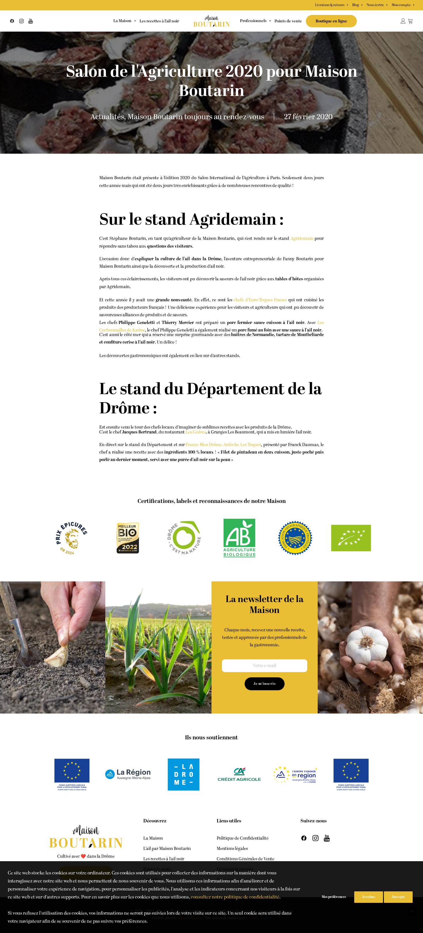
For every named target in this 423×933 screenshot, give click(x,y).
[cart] (411, 21)
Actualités (107, 117)
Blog (355, 5)
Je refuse (368, 897)
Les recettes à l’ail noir (159, 21)
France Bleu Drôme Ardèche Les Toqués (223, 445)
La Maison (122, 21)
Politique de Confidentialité (242, 838)
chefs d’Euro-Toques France (260, 300)
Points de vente (288, 21)
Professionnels (253, 21)
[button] (13, 21)
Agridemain (302, 238)
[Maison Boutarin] (211, 21)
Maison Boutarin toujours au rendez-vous (195, 117)
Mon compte (401, 5)
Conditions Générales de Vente (245, 859)
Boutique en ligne (331, 21)
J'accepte (398, 897)
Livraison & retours (329, 5)
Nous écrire (375, 5)
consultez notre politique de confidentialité (235, 897)
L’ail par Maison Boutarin (167, 848)
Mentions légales (232, 848)
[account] (404, 21)
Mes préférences (334, 897)
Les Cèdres (196, 432)
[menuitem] (332, 5)
